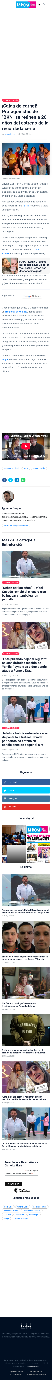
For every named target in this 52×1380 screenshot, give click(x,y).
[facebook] (4, 480)
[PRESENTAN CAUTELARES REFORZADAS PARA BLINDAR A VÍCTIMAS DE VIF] (16, 844)
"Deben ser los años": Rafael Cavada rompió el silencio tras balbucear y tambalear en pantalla (24, 593)
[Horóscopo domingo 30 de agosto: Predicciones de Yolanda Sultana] (26, 983)
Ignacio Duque (10, 134)
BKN (26, 205)
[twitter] (10, 480)
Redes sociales (39, 1207)
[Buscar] (44, 4)
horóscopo (33, 1215)
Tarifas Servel (36, 1371)
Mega (5, 359)
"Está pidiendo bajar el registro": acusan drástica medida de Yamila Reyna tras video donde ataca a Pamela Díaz (25, 664)
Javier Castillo (39, 468)
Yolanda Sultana (11, 1211)
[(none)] (8, 496)
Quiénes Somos (17, 1371)
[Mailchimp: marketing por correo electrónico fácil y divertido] (22, 1192)
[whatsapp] (23, 480)
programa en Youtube (16, 311)
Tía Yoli (7, 1215)
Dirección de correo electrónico (19, 1173)
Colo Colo (8, 1207)
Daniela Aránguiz (21, 1218)
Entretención (12, 544)
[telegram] (17, 480)
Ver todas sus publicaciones (16, 525)
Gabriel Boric (22, 1207)
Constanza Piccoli (11, 468)
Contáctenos (16, 1374)
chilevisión (20, 1215)
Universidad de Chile (31, 1211)
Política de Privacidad (36, 1374)
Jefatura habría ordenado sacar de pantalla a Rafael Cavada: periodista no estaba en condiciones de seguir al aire (25, 739)
